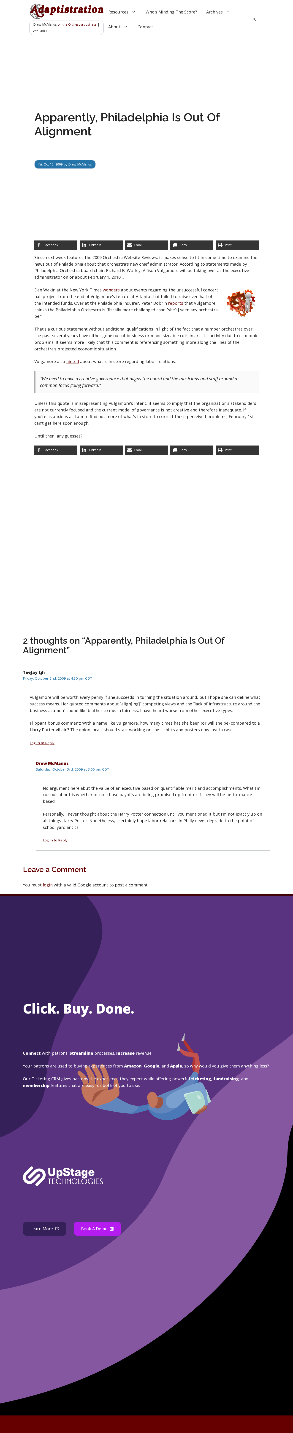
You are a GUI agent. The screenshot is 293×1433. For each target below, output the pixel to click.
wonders (111, 290)
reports (175, 303)
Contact (145, 26)
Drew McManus (80, 164)
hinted (72, 361)
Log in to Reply (42, 742)
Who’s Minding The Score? (171, 12)
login (48, 885)
